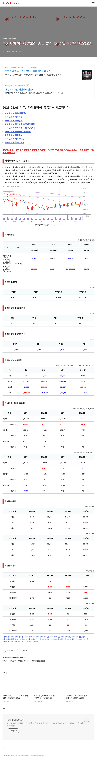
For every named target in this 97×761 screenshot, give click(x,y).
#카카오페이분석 (8, 641)
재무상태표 (14, 138)
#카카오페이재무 (44, 639)
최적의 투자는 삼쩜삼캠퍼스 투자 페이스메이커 (28, 71)
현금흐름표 (14, 142)
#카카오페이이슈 (19, 641)
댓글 (4, 708)
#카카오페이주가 (30, 637)
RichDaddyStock (11, 3)
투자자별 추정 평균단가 (20, 127)
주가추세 (13, 120)
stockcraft (7, 752)
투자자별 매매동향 (18, 131)
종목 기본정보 (16, 113)
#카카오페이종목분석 (17, 637)
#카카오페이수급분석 (78, 637)
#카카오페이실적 (21, 639)
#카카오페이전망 (55, 637)
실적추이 (13, 135)
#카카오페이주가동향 (31, 641)
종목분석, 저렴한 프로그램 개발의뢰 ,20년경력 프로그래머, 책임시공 (34, 92)
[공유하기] (12, 651)
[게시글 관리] (15, 651)
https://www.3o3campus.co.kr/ (18, 67)
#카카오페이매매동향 (9, 639)
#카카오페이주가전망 (42, 637)
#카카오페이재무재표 (56, 639)
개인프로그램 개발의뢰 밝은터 (19, 89)
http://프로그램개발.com (15, 86)
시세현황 (13, 116)
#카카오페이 (6, 637)
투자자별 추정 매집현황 (20, 124)
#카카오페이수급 (66, 637)
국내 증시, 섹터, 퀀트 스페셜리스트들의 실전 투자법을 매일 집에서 (33, 74)
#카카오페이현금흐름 (81, 639)
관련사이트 (6, 747)
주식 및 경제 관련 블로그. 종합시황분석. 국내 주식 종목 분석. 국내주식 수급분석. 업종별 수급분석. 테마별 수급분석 (45, 724)
